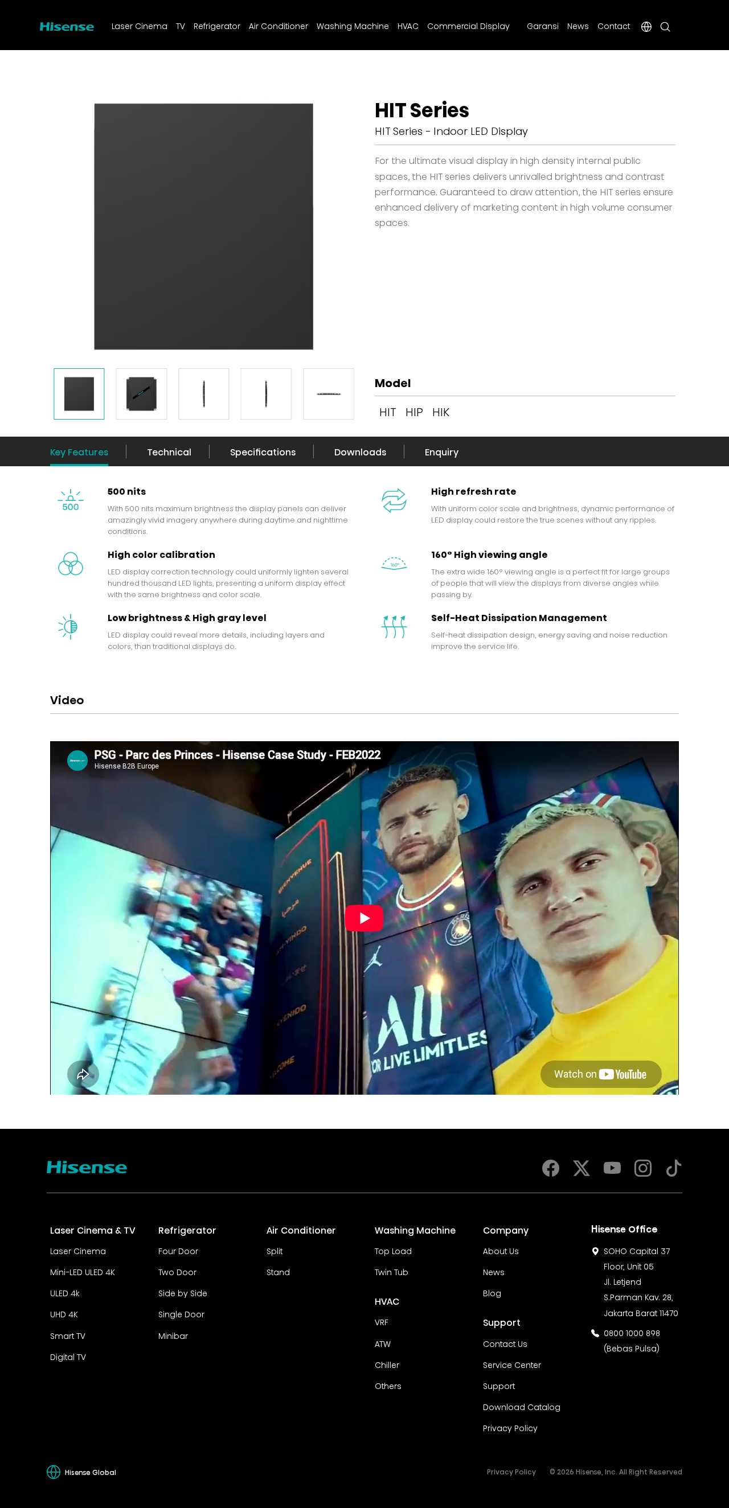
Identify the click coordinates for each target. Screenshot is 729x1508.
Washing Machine (353, 25)
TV (180, 25)
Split (274, 1250)
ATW (383, 1343)
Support (499, 1385)
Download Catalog (521, 1406)
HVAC (408, 25)
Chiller (387, 1364)
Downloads (360, 451)
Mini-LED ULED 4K (82, 1271)
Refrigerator (217, 25)
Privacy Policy (510, 1427)
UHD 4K (64, 1313)
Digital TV (68, 1356)
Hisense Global (90, 1472)
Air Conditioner (278, 25)
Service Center (512, 1364)
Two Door (177, 1271)
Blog (492, 1292)
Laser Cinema (139, 25)
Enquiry (441, 451)
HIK (440, 410)
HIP (414, 410)
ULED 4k (64, 1292)
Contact (613, 25)
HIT (387, 410)
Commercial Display (468, 25)
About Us (501, 1250)
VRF (381, 1321)
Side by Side (182, 1292)
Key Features (79, 451)
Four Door (178, 1250)
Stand (278, 1271)
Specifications (263, 451)
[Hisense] (67, 24)
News (578, 25)
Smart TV (67, 1335)
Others (388, 1385)
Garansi (543, 25)
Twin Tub (391, 1271)
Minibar (173, 1335)
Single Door (181, 1313)
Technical (169, 451)
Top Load (393, 1250)
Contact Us (505, 1343)
